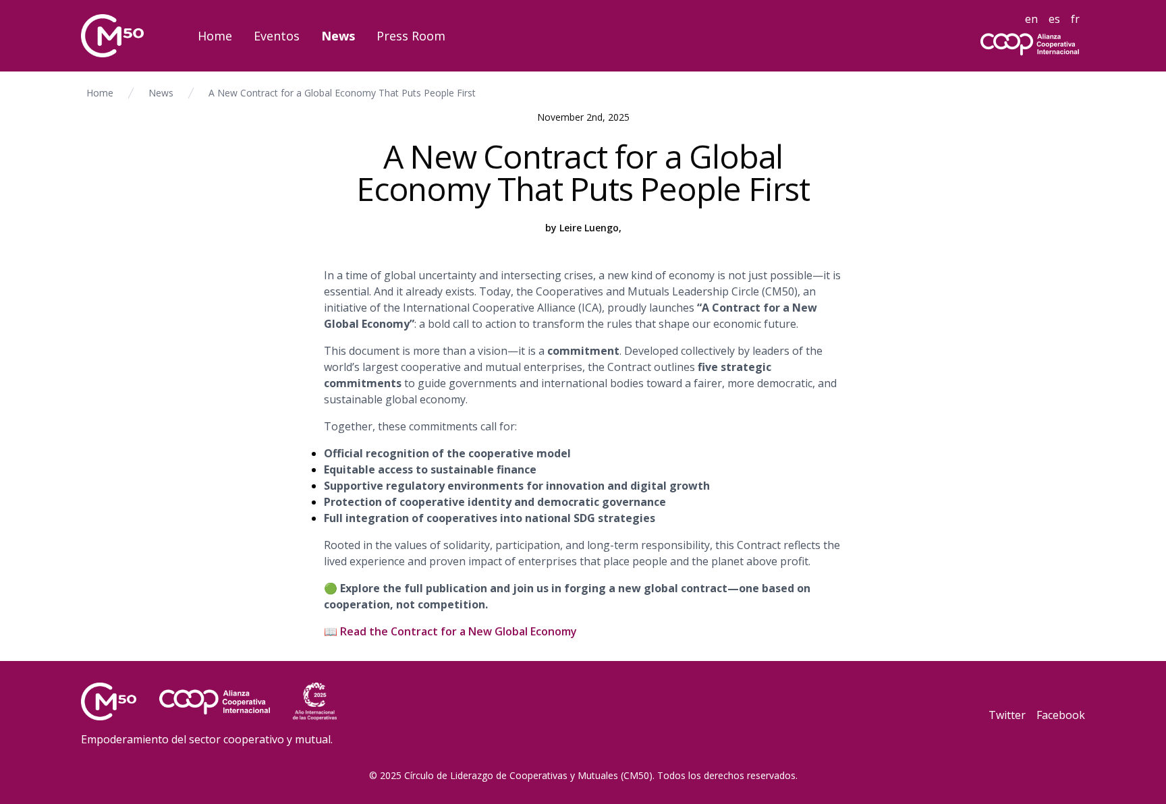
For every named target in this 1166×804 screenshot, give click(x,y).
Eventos (277, 36)
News (338, 36)
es (1054, 18)
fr (1075, 18)
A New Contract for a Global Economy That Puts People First (342, 92)
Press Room (411, 36)
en (1031, 18)
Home (215, 36)
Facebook (1060, 715)
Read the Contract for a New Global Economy (458, 631)
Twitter (1007, 715)
